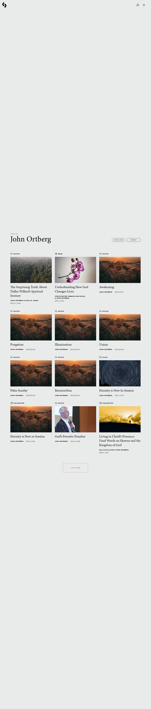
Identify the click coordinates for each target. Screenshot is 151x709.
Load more (75, 468)
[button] (133, 240)
